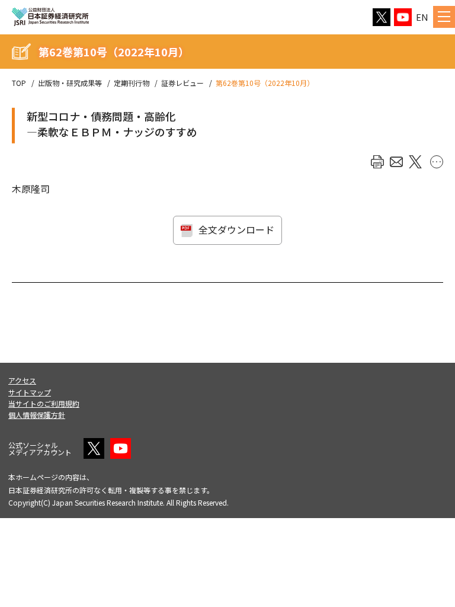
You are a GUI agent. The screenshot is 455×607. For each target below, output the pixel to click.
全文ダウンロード (236, 229)
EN (422, 17)
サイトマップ (29, 392)
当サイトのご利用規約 (43, 403)
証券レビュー (182, 83)
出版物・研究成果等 (70, 83)
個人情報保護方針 (36, 415)
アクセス (22, 380)
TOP (19, 83)
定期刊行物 (131, 83)
